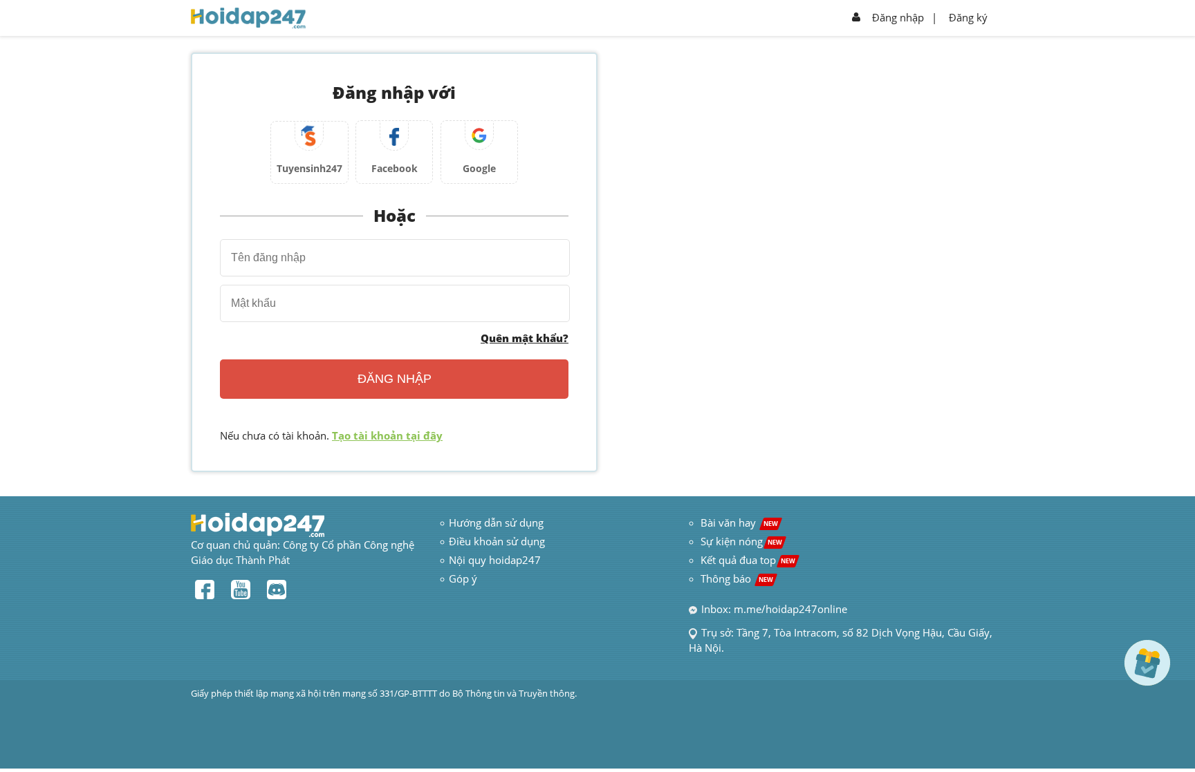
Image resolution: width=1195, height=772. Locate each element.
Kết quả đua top (748, 560)
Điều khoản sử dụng (497, 541)
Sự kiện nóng (741, 541)
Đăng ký (968, 17)
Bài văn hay (738, 522)
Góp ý (463, 578)
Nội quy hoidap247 (495, 560)
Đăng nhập (898, 17)
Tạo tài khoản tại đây (387, 435)
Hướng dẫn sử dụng (496, 522)
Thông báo (737, 578)
